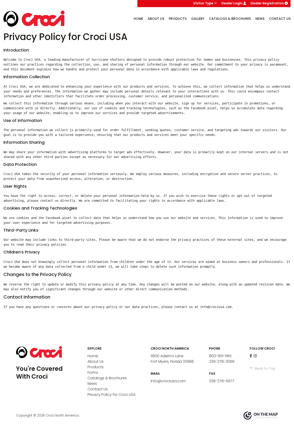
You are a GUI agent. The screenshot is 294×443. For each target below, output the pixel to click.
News (259, 18)
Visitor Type (203, 3)
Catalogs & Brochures (230, 18)
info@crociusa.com (168, 381)
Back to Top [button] (264, 368)
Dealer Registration (268, 3)
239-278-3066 (222, 361)
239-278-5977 (221, 381)
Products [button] (178, 18)
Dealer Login (232, 3)
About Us (96, 361)
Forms (93, 372)
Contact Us (280, 18)
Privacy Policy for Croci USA (112, 394)
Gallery (197, 18)
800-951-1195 (220, 356)
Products (96, 367)
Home (138, 18)
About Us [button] (156, 18)
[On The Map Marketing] (260, 415)
